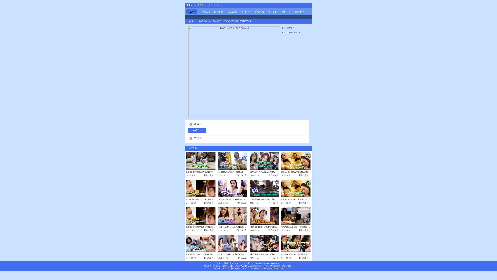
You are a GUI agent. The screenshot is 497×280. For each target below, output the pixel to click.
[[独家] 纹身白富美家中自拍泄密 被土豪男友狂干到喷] (264, 243)
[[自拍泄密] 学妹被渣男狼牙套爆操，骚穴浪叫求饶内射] (200, 161)
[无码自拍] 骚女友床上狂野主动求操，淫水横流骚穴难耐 (304, 172)
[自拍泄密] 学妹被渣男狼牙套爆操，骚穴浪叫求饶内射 (208, 172)
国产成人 (205, 11)
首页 (191, 21)
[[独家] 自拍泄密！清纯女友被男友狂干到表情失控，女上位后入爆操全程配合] (264, 216)
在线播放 (197, 130)
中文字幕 (286, 11)
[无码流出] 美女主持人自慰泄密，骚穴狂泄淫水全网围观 (272, 172)
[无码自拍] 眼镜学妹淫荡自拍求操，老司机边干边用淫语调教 (210, 199)
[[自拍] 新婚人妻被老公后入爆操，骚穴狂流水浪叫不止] (264, 188)
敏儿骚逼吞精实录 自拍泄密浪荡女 (295, 254)
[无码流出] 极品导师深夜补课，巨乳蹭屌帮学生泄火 (239, 199)
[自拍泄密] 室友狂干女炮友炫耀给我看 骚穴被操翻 (206, 254)
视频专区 (191, 11)
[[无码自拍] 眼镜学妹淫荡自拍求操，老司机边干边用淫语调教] (200, 188)
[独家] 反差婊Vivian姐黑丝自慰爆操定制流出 (236, 227)
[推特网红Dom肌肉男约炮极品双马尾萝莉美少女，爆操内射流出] (295, 216)
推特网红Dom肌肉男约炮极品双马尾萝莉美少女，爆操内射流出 (306, 227)
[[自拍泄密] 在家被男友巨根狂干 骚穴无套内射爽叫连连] (232, 161)
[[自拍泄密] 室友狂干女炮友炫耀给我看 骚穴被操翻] (200, 243)
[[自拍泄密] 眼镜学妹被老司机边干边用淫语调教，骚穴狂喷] (200, 216)
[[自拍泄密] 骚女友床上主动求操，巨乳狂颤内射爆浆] (295, 188)
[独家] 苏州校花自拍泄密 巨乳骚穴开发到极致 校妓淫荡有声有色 (244, 254)
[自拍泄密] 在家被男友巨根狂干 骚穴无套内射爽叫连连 (240, 172)
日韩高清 (218, 11)
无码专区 (299, 11)
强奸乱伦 (272, 11)
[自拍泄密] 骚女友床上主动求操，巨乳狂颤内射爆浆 (302, 199)
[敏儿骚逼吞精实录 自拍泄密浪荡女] (295, 243)
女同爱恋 (245, 11)
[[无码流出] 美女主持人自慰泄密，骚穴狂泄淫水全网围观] (264, 161)
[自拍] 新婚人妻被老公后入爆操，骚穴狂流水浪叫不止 (271, 199)
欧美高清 (232, 11)
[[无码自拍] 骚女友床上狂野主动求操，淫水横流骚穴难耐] (295, 161)
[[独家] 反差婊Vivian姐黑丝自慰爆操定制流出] (232, 216)
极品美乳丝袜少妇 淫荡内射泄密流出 (232, 21)
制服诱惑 (259, 11)
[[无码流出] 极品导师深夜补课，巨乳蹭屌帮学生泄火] (232, 188)
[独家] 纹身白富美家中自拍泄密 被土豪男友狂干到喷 (271, 254)
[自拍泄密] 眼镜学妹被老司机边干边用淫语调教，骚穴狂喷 (209, 227)
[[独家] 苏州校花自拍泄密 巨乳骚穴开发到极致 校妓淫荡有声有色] (232, 243)
